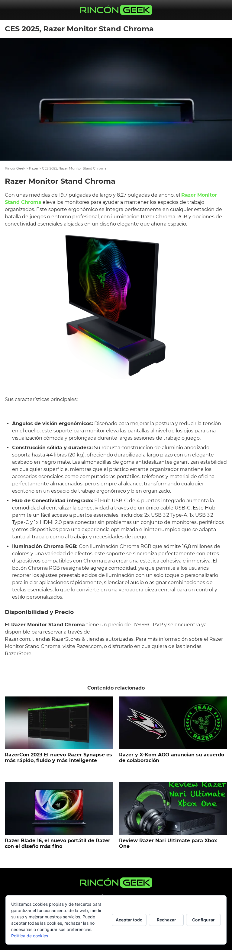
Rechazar (166, 919)
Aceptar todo (129, 919)
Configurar (203, 919)
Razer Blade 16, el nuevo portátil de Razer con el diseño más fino (57, 843)
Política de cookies (29, 935)
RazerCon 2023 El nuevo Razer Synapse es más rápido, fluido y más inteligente (58, 757)
